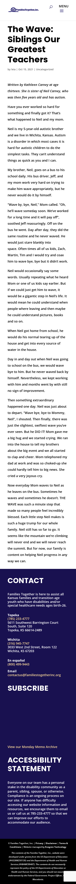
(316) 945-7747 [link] (18, 643)
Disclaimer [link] (51, 843)
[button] (63, 11)
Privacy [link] (39, 843)
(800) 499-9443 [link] (18, 664)
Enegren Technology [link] (55, 846)
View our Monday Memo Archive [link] (32, 747)
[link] (23, 8)
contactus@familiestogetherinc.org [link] (34, 675)
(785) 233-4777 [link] (18, 619)
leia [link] (13, 69)
